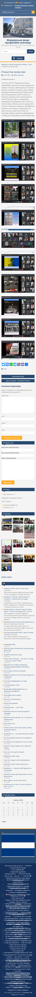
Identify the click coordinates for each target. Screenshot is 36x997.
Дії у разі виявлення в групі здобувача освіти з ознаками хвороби (18, 938)
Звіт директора (18, 926)
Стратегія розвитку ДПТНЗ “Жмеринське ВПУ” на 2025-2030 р (18, 932)
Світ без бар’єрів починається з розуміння (17, 738)
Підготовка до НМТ (18, 898)
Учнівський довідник (11, 912)
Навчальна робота (24, 965)
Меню (19, 58)
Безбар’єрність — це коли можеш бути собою (19, 734)
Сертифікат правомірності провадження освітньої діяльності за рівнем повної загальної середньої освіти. (18, 961)
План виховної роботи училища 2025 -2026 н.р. (18, 953)
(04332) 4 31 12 (11, 2)
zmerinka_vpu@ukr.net (24, 2)
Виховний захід (18, 376)
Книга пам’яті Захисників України (18, 910)
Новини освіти (10, 584)
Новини (9, 957)
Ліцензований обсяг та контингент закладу (18, 955)
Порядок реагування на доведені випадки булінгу (18, 979)
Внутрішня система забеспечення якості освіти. (18, 967)
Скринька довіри (26, 912)
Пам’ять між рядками (11, 703)
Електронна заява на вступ (13, 865)
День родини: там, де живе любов (15, 780)
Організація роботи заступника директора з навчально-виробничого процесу (18, 920)
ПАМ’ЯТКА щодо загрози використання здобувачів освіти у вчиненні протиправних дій (18, 914)
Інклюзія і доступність (18, 981)
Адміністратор (19, 75)
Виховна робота (10, 874)
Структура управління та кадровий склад (18, 940)
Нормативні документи (18, 871)
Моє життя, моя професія (12, 699)
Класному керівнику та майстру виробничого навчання (18, 888)
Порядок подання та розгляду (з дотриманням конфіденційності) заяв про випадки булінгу (18, 983)
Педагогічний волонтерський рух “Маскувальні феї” (18, 884)
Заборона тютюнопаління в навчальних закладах (18, 904)
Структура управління (12, 942)
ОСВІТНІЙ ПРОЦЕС (24, 874)
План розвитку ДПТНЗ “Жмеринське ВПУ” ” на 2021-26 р (18, 930)
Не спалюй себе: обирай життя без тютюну (18, 742)
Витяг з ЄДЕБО (11, 965)
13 (17, 810)
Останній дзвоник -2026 (11, 685)
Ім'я (3, 416)
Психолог (8, 916)
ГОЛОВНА (28, 865)
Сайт (3, 430)
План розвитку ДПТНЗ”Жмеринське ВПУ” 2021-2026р (18, 934)
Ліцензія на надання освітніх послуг (18, 959)
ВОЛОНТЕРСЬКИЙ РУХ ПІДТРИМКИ (18, 878)
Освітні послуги (26, 942)
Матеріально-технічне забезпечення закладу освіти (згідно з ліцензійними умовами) (18, 924)
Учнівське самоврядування (18, 892)
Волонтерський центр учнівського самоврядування (18, 880)
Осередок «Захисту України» (18, 902)
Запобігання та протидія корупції (18, 922)
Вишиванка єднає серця (11, 756)
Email (3, 423)
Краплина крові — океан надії (13, 707)
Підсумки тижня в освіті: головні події (16, 588)
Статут (27, 957)
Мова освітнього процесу (18, 944)
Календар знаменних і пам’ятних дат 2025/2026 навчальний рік (18, 908)
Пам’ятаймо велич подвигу (12, 695)
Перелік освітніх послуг (18, 948)
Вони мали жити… (10, 723)
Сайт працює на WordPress (13, 992)
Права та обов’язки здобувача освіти (18, 900)
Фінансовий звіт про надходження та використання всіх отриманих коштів (18, 973)
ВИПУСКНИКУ (18, 882)
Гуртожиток (18, 957)
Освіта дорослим (18, 950)
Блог (30, 64)
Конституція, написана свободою (15, 671)
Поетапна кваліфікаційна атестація (15, 681)
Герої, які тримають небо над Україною (17, 760)
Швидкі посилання (8, 12)
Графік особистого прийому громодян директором (18, 987)
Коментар (5, 396)
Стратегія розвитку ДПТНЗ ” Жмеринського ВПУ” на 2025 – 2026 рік (18, 928)
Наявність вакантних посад (18, 985)
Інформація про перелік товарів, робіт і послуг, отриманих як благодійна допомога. (18, 975)
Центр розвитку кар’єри (18, 867)
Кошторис (18, 971)
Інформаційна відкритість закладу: (18, 886)
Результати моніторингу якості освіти (18, 969)
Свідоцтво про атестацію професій (18, 963)
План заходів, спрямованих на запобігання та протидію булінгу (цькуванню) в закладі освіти (18, 977)
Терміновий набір (9, 644)
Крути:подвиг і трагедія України (18, 381)
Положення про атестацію (22, 916)
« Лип (3, 822)
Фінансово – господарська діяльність (18, 890)
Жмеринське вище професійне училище (18, 41)
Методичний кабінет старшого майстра (18, 918)
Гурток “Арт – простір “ (12, 876)
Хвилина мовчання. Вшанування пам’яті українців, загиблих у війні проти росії (18, 906)
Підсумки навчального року (13, 655)
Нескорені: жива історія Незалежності (16, 764)
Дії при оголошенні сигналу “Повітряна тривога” (18, 936)
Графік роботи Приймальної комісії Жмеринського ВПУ (18, 895)
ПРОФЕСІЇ (26, 876)
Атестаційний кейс (18, 869)
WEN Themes (20, 994)
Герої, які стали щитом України (14, 752)
